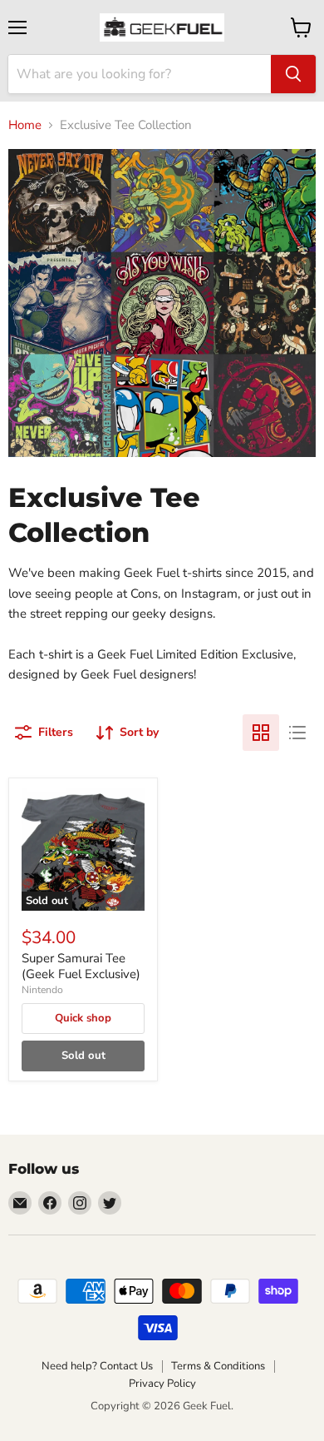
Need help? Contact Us (97, 1366)
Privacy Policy (162, 1383)
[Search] (293, 74)
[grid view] (261, 732)
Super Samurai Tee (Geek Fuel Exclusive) (81, 966)
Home (25, 125)
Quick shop (83, 1018)
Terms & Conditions (218, 1366)
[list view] (297, 732)
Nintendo (42, 989)
